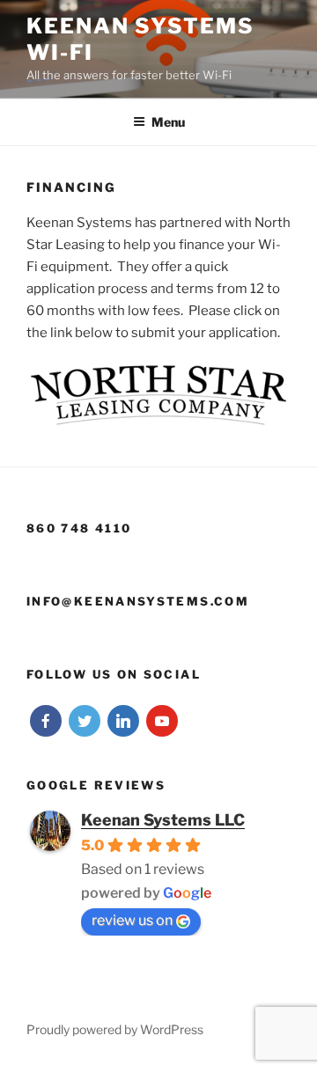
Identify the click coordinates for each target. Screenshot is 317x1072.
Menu (168, 121)
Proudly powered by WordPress (114, 1029)
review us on (132, 920)
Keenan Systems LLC (163, 820)
